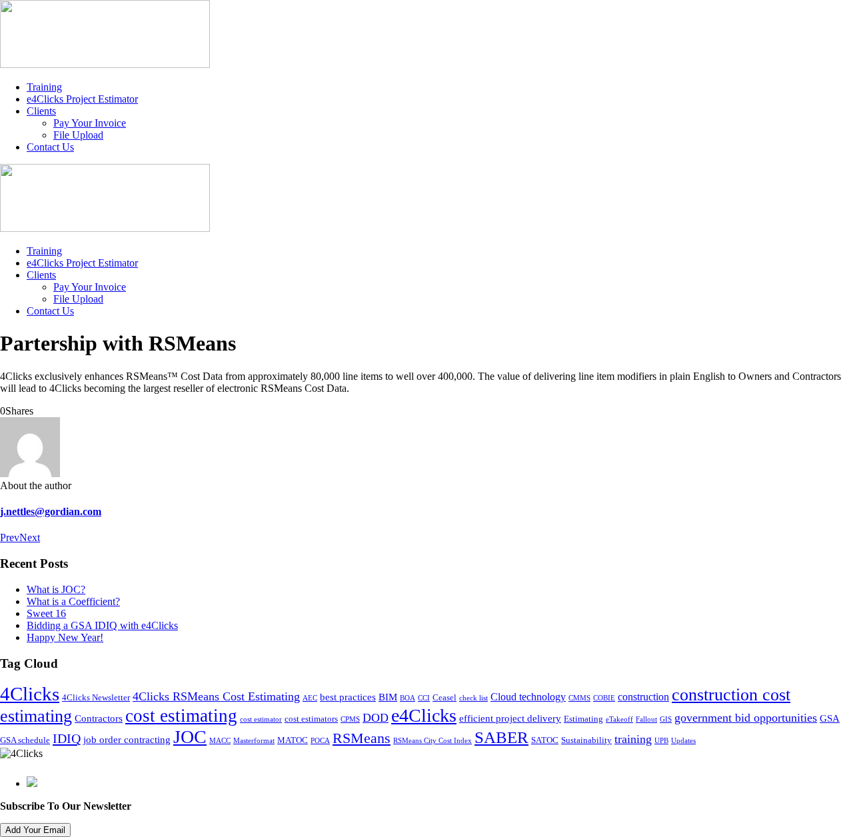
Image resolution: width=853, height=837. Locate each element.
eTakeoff (619, 719)
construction (643, 697)
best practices (348, 697)
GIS (666, 719)
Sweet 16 (46, 613)
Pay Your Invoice (89, 123)
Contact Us (50, 147)
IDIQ (67, 738)
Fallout (646, 719)
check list (473, 698)
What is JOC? (56, 589)
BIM (388, 697)
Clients (41, 111)
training (633, 739)
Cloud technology (528, 697)
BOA (407, 698)
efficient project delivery (510, 718)
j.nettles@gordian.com (50, 511)
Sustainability (586, 740)
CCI (424, 698)
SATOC (544, 740)
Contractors (99, 718)
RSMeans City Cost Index (432, 740)
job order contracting (127, 739)
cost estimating (181, 716)
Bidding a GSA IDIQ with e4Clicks (102, 625)
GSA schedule (25, 740)
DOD (376, 717)
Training (44, 87)
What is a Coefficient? (73, 601)
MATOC (292, 740)
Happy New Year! (65, 637)
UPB (661, 740)
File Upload (78, 135)
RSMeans (362, 738)
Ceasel (444, 697)
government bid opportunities (745, 717)
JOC (190, 736)
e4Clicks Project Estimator (82, 99)
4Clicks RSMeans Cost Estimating (216, 696)
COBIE (604, 698)
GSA (830, 718)
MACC (220, 740)
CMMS (579, 698)
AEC (310, 698)
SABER (501, 737)
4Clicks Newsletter (96, 697)
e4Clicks (423, 715)
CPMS (350, 719)
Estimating (583, 719)
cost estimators (311, 719)
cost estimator (261, 719)
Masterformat (254, 740)
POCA (320, 740)
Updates (683, 740)
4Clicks (29, 693)
